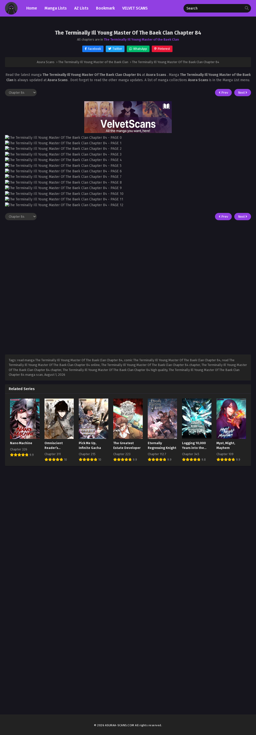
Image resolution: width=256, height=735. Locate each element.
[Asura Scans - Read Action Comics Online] (11, 13)
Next (242, 92)
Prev (224, 92)
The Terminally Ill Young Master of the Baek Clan (141, 39)
